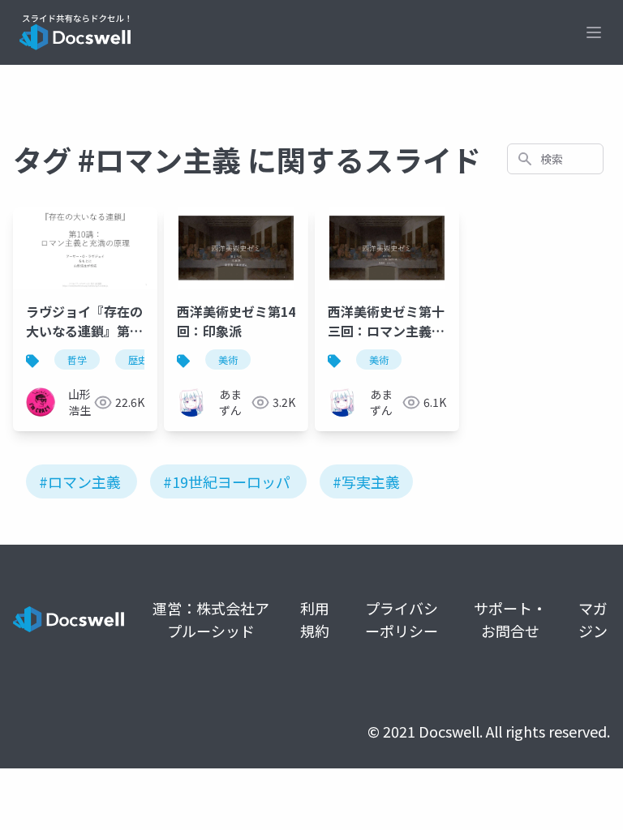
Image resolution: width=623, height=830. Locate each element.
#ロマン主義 (80, 481)
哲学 (77, 359)
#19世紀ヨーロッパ (226, 481)
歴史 (138, 359)
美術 (228, 359)
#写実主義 (366, 481)
